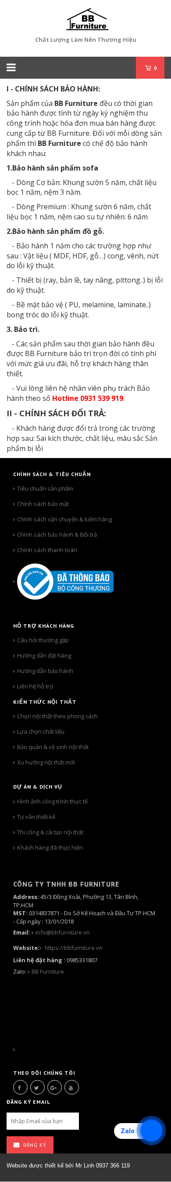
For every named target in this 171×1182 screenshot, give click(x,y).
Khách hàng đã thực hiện (50, 847)
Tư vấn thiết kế (36, 817)
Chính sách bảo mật (43, 504)
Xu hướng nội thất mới (46, 762)
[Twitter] (37, 1087)
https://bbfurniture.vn (73, 948)
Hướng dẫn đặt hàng (44, 655)
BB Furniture (48, 971)
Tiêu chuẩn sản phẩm (45, 488)
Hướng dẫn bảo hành (45, 671)
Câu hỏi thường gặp (43, 640)
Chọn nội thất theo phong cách (57, 716)
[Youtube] (71, 1087)
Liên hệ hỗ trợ (35, 686)
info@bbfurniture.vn (63, 932)
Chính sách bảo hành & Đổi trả (57, 534)
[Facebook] (20, 1087)
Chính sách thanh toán (47, 550)
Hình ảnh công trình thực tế (52, 801)
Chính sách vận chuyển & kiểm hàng (64, 519)
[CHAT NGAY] (15, 1050)
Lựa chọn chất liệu (40, 731)
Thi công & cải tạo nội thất (50, 832)
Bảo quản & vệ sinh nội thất (53, 747)
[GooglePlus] (54, 1087)
